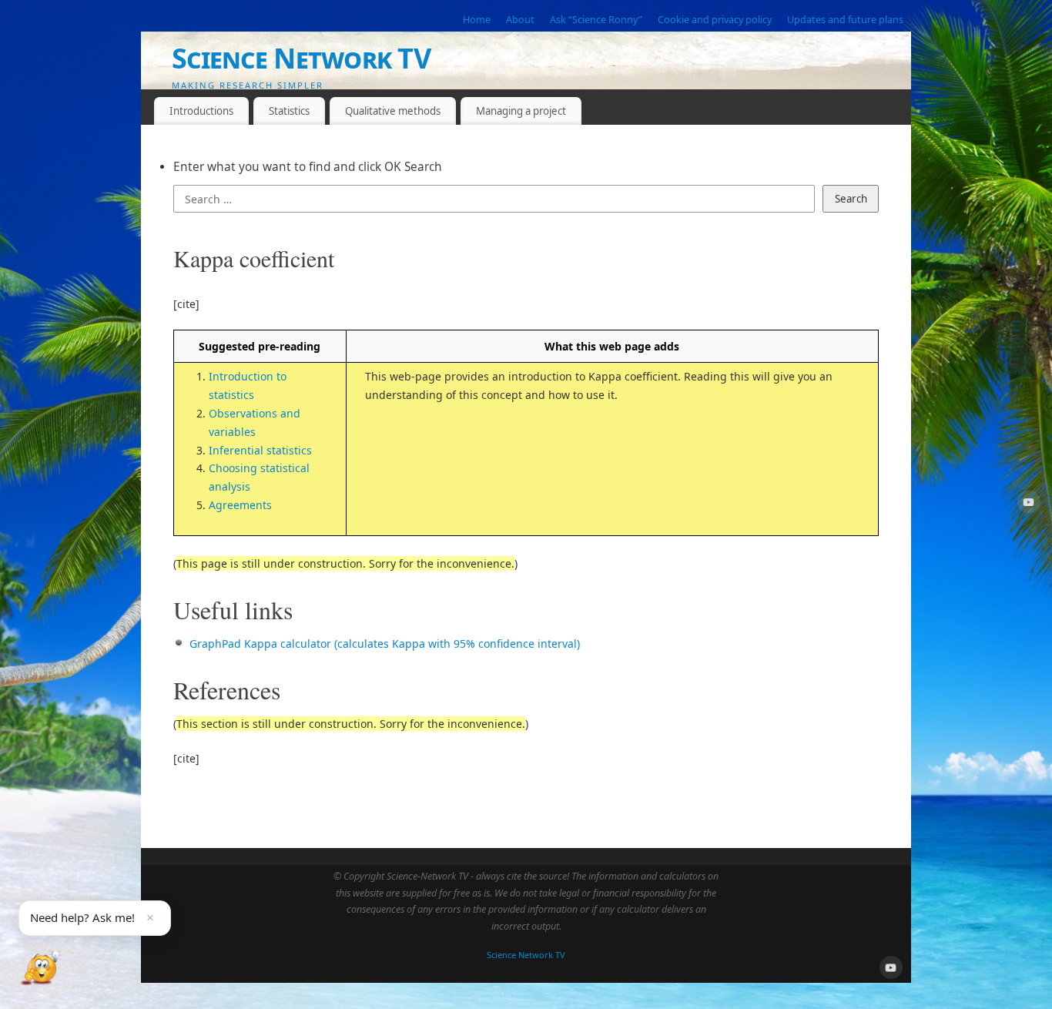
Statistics (289, 111)
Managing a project (521, 111)
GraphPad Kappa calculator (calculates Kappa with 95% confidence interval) (384, 643)
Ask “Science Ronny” (596, 19)
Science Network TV (301, 58)
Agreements (240, 505)
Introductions (201, 111)
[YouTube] (1028, 505)
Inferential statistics (260, 450)
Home (477, 19)
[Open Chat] (40, 969)
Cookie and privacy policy (715, 19)
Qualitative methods (393, 111)
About (520, 19)
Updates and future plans (845, 19)
